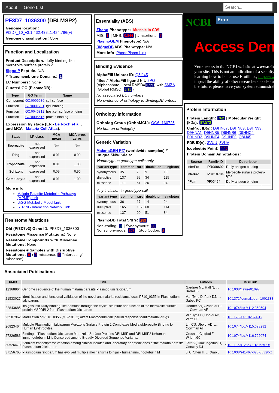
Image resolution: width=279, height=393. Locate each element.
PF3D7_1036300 (25, 20)
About (11, 7)
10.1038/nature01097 (244, 289)
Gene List (33, 7)
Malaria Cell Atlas (42, 128)
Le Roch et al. (68, 124)
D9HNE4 (211, 137)
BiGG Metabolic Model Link (39, 202)
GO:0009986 (34, 101)
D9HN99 (254, 128)
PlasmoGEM (107, 41)
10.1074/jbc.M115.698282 (247, 326)
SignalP (13, 70)
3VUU (212, 142)
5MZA (170, 85)
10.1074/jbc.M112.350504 (247, 308)
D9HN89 (237, 128)
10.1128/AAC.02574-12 (245, 317)
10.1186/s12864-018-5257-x (249, 345)
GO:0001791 (34, 106)
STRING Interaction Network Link (43, 207)
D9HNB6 (228, 132)
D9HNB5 (211, 132)
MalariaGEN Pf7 (110, 150)
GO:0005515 (34, 117)
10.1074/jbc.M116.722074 (247, 336)
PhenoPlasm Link (131, 52)
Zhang (102, 30)
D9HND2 (194, 137)
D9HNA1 (194, 132)
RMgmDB (105, 47)
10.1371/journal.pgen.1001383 (251, 299)
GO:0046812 (34, 111)
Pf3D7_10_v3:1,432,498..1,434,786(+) (39, 32)
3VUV (224, 142)
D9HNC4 (246, 132)
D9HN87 (220, 128)
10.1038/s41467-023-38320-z (250, 352)
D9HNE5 (229, 137)
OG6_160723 (163, 123)
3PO (151, 80)
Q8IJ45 (141, 75)
